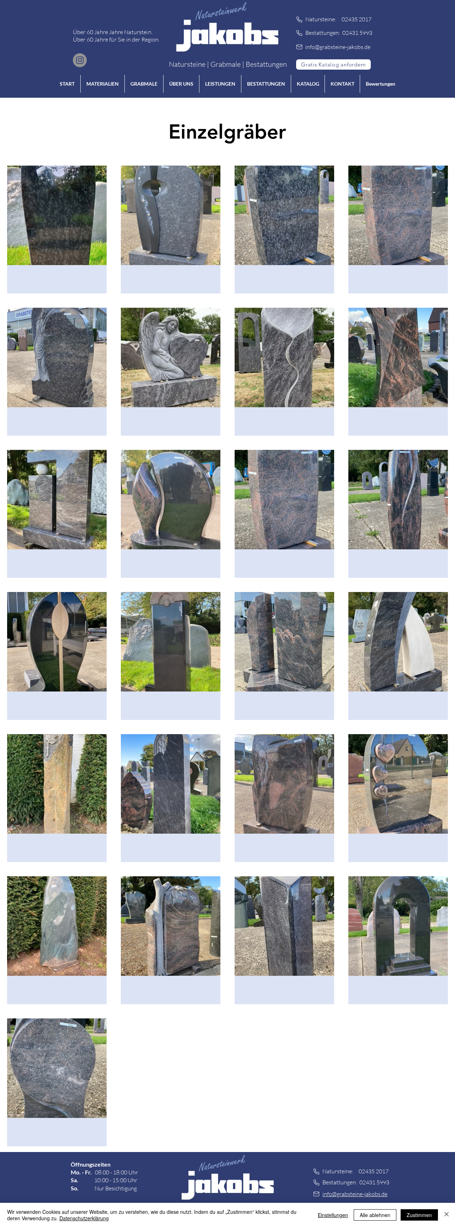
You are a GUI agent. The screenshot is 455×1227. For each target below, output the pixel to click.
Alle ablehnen (375, 1214)
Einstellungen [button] (333, 1214)
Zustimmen (419, 1214)
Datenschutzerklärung (84, 1218)
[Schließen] (446, 1215)
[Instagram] (80, 60)
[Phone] (299, 19)
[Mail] (299, 47)
